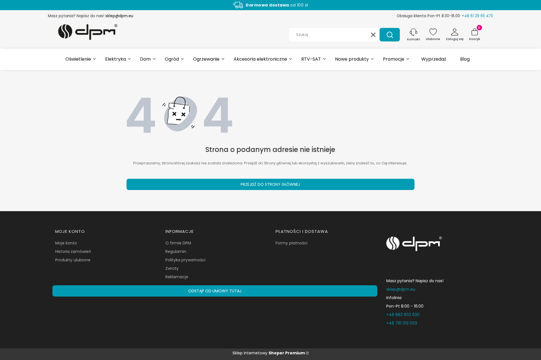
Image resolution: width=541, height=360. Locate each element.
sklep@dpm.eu (119, 16)
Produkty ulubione (72, 260)
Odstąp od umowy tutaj (214, 291)
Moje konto (66, 243)
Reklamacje (176, 277)
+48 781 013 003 (401, 323)
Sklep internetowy (268, 353)
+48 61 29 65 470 (477, 16)
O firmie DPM (178, 243)
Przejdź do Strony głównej (270, 184)
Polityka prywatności (185, 260)
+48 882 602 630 (403, 314)
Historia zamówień (73, 251)
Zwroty (172, 268)
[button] (390, 34)
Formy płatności (291, 243)
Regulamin (175, 251)
